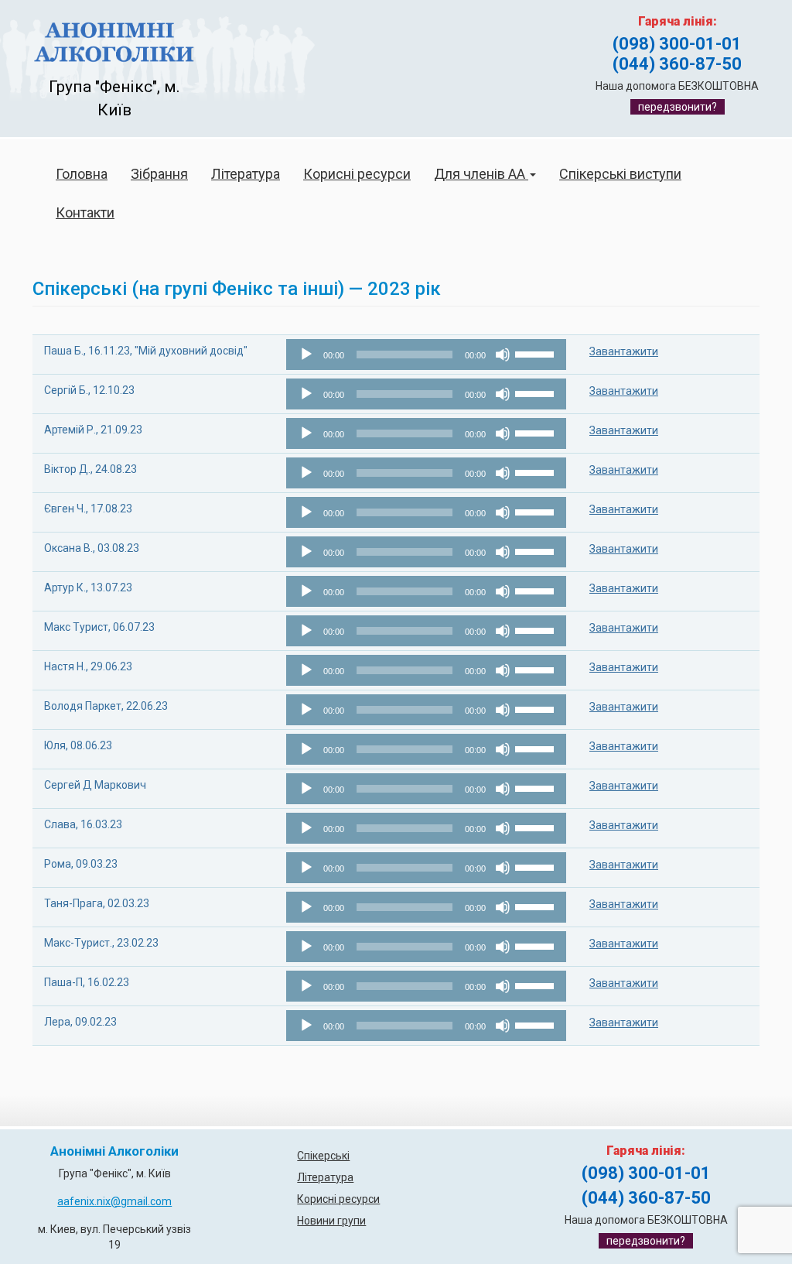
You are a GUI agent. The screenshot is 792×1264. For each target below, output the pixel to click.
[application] (426, 354)
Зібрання (159, 174)
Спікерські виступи (620, 174)
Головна (82, 174)
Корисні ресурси (357, 174)
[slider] (536, 353)
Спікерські (323, 1155)
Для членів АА (481, 174)
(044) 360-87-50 (677, 64)
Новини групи (331, 1220)
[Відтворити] (306, 354)
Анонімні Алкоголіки (114, 1151)
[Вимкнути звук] (502, 354)
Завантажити (623, 351)
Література (245, 174)
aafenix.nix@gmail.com (114, 1201)
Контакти (85, 212)
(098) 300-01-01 (677, 43)
